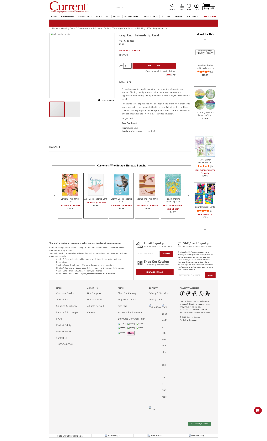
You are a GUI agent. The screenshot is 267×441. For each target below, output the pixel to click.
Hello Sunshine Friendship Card (172, 200)
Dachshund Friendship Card (147, 200)
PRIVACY (192, 269)
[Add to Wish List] (174, 75)
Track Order (62, 299)
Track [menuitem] (188, 9)
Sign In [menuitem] (196, 9)
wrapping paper (114, 243)
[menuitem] (54, 16)
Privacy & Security (158, 293)
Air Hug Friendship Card (95, 198)
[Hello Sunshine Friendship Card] (173, 195)
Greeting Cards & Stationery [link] (74, 28)
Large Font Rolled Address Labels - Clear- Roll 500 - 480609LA (204, 66)
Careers (91, 312)
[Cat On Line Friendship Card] (121, 195)
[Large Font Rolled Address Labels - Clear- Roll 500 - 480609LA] (205, 62)
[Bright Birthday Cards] (205, 203)
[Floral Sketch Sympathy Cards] (205, 156)
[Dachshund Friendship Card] (147, 195)
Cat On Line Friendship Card (121, 200)
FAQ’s (59, 318)
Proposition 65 (63, 331)
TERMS (184, 269)
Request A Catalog (127, 299)
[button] (57, 109)
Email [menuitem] (182, 9)
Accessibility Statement (130, 312)
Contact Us (61, 337)
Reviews (53, 147)
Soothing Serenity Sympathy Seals (204, 113)
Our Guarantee (94, 299)
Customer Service (65, 293)
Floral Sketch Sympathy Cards (204, 161)
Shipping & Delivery (66, 305)
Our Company (94, 293)
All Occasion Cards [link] (100, 28)
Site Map (122, 305)
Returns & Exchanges (67, 312)
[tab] (155, 82)
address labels (95, 243)
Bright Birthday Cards (205, 207)
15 (211, 210)
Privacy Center (156, 299)
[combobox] (141, 7)
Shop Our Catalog (154, 272)
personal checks (78, 243)
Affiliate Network (95, 305)
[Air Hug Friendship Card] (95, 195)
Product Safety (63, 325)
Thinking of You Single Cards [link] (151, 28)
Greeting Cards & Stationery (68, 265)
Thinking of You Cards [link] (122, 28)
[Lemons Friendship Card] (70, 195)
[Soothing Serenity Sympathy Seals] (205, 109)
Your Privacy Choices (199, 423)
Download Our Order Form (131, 318)
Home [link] (55, 28)
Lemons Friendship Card (70, 200)
